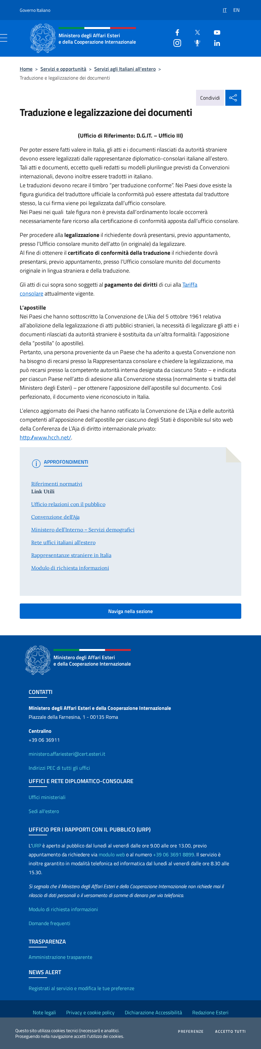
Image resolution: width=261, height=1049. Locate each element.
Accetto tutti (230, 1031)
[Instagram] (174, 42)
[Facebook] (174, 31)
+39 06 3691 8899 (173, 854)
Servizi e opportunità (63, 69)
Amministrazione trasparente (60, 957)
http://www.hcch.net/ (45, 437)
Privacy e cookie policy (90, 1012)
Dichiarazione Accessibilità (153, 1012)
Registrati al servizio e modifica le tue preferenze (81, 988)
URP (36, 845)
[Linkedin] (214, 42)
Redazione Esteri (210, 1012)
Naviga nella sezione (130, 611)
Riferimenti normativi (56, 484)
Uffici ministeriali (47, 797)
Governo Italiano (35, 10)
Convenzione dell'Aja (55, 517)
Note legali (44, 1012)
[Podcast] (194, 42)
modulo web (112, 854)
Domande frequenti (49, 923)
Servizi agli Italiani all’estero (125, 69)
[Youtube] (214, 31)
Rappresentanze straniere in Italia (71, 555)
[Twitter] (194, 31)
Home (26, 69)
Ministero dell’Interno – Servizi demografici (83, 529)
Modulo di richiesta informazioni (70, 568)
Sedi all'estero (44, 811)
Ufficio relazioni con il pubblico (68, 504)
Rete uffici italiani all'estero (63, 542)
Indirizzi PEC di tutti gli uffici (59, 768)
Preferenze (191, 1031)
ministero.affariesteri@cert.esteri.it (67, 754)
